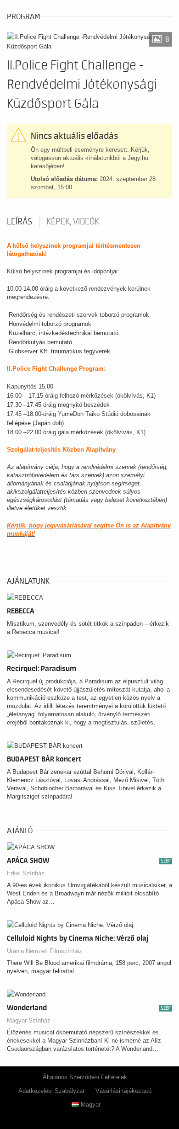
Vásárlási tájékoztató (123, 1090)
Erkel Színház (26, 873)
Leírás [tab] (19, 222)
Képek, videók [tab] (72, 222)
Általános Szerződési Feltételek (85, 1077)
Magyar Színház (28, 1020)
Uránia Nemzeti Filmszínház (44, 951)
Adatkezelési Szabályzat (51, 1090)
